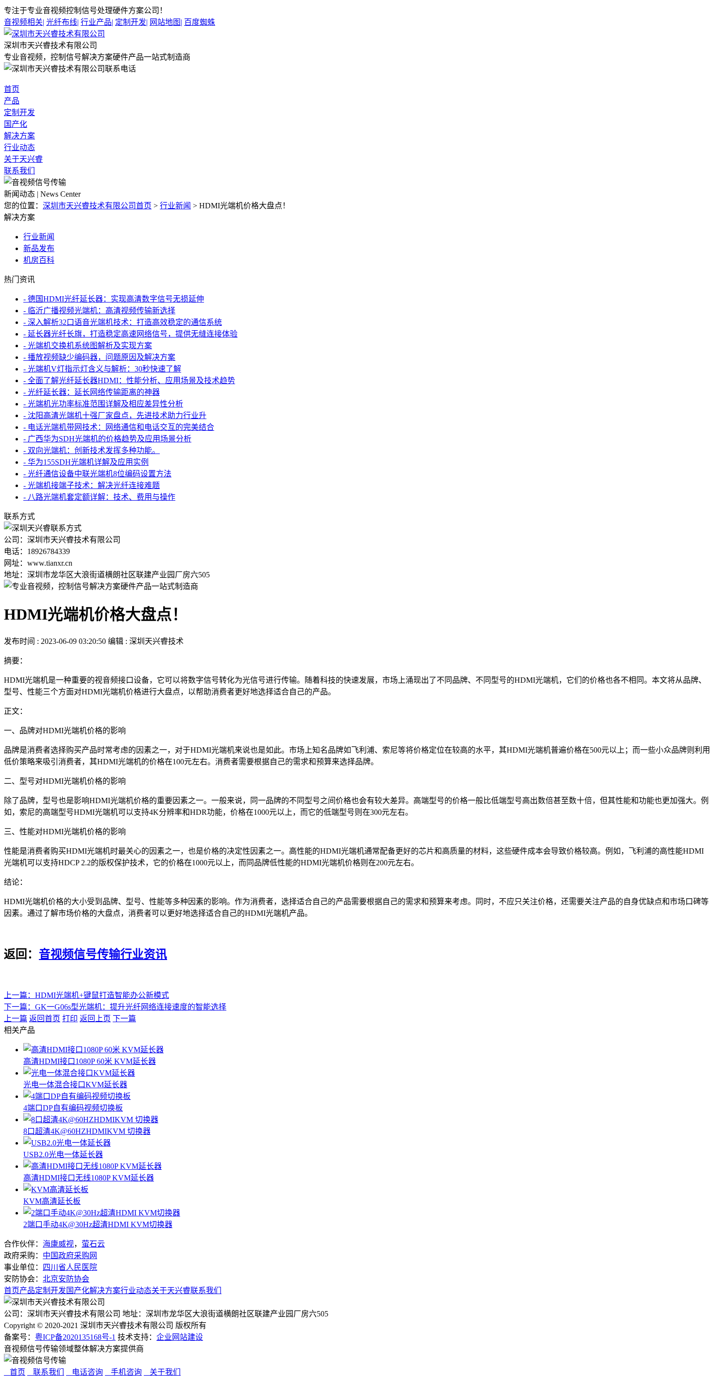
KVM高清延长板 (52, 1201)
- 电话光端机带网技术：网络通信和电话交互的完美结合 (118, 427)
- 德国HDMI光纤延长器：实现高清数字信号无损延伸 (113, 299)
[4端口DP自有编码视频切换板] (77, 1096)
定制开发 (131, 22)
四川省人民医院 (70, 1267)
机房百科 (38, 260)
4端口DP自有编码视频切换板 (73, 1108)
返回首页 (44, 1018)
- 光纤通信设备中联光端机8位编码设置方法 (97, 474)
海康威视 (58, 1244)
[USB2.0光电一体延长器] (67, 1143)
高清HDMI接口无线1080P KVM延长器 (88, 1178)
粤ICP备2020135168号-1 (75, 1337)
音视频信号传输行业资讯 (103, 954)
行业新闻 (175, 206)
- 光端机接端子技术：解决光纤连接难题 (91, 485)
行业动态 (19, 147)
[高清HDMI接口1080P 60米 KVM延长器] (93, 1049)
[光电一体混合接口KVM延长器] (79, 1073)
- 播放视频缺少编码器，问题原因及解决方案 (99, 357)
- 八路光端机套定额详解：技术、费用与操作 (99, 497)
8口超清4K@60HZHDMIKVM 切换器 (87, 1131)
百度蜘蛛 (199, 22)
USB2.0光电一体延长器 (63, 1154)
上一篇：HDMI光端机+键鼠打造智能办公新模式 (86, 995)
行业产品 (97, 22)
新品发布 (38, 248)
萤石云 (93, 1244)
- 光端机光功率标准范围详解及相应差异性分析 (103, 404)
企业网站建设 (179, 1337)
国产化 (15, 124)
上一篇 (15, 1018)
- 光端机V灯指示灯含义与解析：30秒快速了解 (102, 369)
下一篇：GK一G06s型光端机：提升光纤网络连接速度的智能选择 (115, 1007)
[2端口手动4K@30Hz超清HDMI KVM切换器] (101, 1213)
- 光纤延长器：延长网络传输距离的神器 (91, 392)
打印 (70, 1018)
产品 (11, 101)
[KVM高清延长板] (55, 1189)
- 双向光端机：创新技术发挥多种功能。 (91, 450)
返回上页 (95, 1018)
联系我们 (19, 171)
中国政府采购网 (70, 1255)
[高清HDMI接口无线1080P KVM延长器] (92, 1166)
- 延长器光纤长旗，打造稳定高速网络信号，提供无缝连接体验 (130, 334)
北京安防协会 (66, 1279)
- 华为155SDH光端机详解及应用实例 (86, 462)
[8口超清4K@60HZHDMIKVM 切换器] (90, 1119)
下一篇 (124, 1018)
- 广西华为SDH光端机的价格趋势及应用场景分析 (107, 439)
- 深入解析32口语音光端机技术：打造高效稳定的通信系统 (122, 322)
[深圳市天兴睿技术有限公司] (54, 34)
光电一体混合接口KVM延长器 (75, 1084)
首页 (11, 89)
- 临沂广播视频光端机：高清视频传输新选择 (99, 310)
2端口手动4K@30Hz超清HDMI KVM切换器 (97, 1224)
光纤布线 (62, 22)
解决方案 (19, 136)
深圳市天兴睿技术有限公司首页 (97, 206)
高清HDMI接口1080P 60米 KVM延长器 (89, 1061)
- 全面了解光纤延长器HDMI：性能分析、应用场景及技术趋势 (129, 380)
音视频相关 (24, 22)
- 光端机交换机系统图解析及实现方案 (87, 345)
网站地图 (166, 22)
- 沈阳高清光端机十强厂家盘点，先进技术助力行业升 (114, 415)
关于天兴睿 (23, 159)
